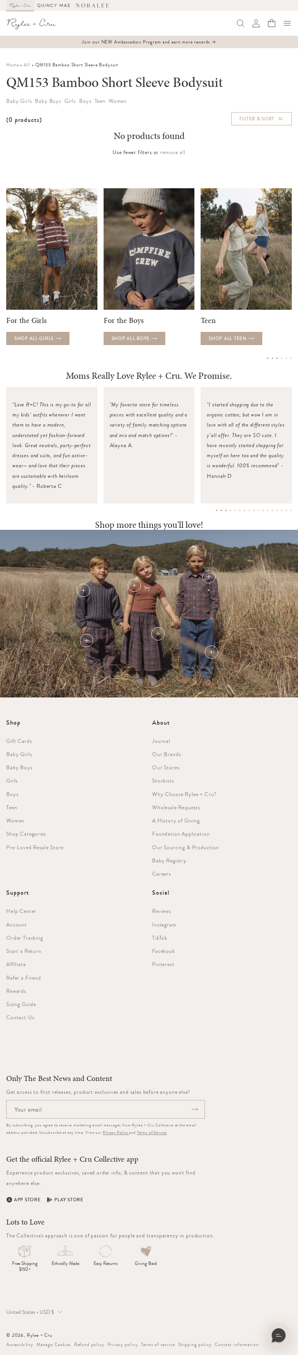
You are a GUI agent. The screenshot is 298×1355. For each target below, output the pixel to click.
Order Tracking (24, 937)
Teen (11, 807)
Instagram (164, 924)
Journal (161, 741)
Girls (12, 780)
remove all (172, 152)
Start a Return (24, 951)
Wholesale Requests (176, 807)
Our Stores (165, 767)
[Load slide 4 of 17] (230, 510)
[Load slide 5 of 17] (235, 510)
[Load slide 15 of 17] (281, 510)
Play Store (68, 1199)
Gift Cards (19, 741)
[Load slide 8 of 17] (249, 510)
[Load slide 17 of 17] (291, 510)
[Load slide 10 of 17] (258, 510)
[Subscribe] (195, 1109)
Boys (12, 794)
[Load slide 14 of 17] (277, 510)
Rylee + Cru (39, 1335)
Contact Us (20, 1017)
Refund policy (89, 1344)
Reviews (161, 911)
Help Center (21, 911)
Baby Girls (19, 754)
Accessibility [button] (19, 1344)
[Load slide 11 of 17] (263, 510)
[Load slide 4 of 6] (281, 358)
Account (16, 924)
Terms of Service (152, 1132)
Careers (161, 873)
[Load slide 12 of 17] (267, 510)
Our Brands (166, 754)
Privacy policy (122, 1344)
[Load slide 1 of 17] (216, 510)
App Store (27, 1199)
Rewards (16, 991)
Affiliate (16, 964)
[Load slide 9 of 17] (253, 510)
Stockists (163, 780)
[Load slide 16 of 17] (286, 510)
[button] (287, 23)
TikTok (159, 937)
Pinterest (163, 964)
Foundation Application (181, 833)
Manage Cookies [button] (53, 1344)
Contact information (236, 1344)
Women (15, 820)
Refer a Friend (23, 977)
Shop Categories (26, 833)
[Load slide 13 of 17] (272, 510)
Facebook (163, 951)
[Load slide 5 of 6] (286, 358)
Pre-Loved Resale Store (34, 847)
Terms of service (158, 1344)
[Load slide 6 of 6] (291, 358)
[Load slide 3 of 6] (277, 358)
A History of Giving (176, 820)
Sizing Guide (21, 1004)
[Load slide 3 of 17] (226, 510)
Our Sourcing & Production (185, 847)
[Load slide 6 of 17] (239, 510)
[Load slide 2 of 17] (221, 510)
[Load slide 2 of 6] (272, 358)
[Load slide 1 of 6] (267, 358)
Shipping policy (195, 1344)
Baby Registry (169, 860)
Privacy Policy (116, 1132)
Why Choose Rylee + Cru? (184, 794)
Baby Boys (19, 767)
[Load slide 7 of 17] (244, 510)
